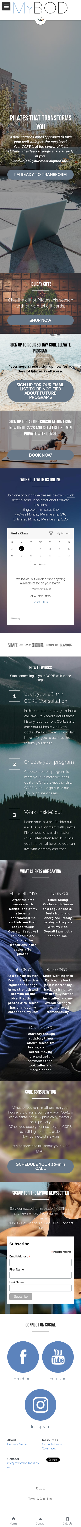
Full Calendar (40, 564)
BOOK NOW (40, 455)
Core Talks (49, 1448)
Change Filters (40, 596)
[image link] (41, 7)
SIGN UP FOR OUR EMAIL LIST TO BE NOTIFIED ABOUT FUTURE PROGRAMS (40, 391)
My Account (63, 533)
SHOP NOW (40, 320)
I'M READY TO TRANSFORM (40, 174)
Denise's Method (17, 1444)
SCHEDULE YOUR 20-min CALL (40, 1166)
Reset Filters (40, 602)
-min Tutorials (53, 1444)
